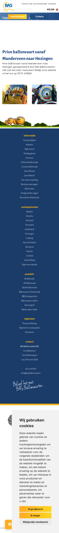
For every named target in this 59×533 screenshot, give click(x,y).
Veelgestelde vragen (29, 193)
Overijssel (29, 247)
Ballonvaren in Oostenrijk (29, 292)
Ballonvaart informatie (15, 29)
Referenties (29, 189)
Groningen (29, 234)
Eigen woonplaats (29, 265)
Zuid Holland (29, 260)
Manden (29, 145)
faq (30, 3)
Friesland (29, 220)
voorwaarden (40, 3)
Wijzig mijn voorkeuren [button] (35, 522)
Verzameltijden (29, 140)
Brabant (29, 212)
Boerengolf (29, 305)
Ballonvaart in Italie (29, 310)
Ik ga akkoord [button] (35, 509)
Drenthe (29, 216)
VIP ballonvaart (29, 283)
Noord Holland (29, 242)
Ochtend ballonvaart (29, 162)
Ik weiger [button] (35, 515)
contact (52, 3)
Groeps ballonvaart (30, 167)
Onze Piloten (29, 171)
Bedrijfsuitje (30, 279)
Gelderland (29, 229)
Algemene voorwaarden (29, 328)
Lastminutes (17, 16)
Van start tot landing (29, 180)
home (25, 3)
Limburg (29, 238)
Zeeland (29, 256)
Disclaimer (29, 332)
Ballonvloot (29, 149)
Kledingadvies (30, 153)
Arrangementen (42, 29)
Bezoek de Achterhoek (29, 197)
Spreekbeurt (29, 175)
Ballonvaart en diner (29, 301)
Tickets (39, 16)
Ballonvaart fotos (12, 40)
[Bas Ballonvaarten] (8, 10)
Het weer (29, 158)
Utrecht (29, 251)
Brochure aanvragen (29, 184)
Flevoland (29, 225)
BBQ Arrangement (29, 296)
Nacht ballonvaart (29, 287)
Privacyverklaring (29, 323)
